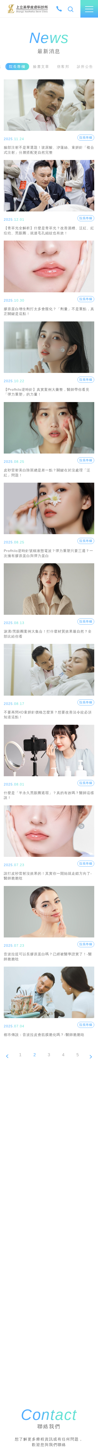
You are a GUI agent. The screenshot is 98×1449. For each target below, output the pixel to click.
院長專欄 (85, 137)
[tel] (59, 9)
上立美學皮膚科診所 (28, 9)
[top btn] (88, 1430)
